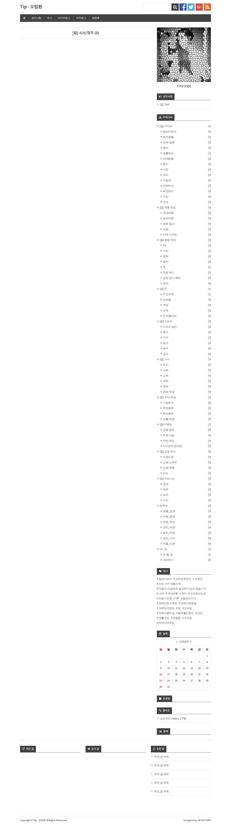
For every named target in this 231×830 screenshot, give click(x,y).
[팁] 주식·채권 (167, 397)
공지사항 (36, 17)
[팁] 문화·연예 (167, 239)
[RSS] (207, 6)
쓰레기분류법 (188, 603)
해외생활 (168, 136)
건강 (165, 196)
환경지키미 (189, 598)
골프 (165, 353)
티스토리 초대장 (172, 446)
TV (164, 245)
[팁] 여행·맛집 (167, 207)
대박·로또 (168, 440)
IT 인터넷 (168, 294)
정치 (165, 364)
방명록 (95, 17)
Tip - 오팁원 (31, 7)
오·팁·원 (167, 554)
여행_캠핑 (168, 516)
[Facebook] (183, 6)
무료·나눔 (168, 435)
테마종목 (168, 413)
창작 (165, 283)
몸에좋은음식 (186, 613)
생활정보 (168, 153)
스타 (165, 250)
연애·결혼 (168, 142)
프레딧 (198, 578)
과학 (165, 310)
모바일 (166, 299)
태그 (49, 17)
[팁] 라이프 (165, 126)
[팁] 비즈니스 (167, 478)
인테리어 (168, 185)
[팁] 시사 (164, 359)
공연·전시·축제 (171, 277)
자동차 (166, 180)
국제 (165, 380)
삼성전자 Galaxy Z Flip (173, 718)
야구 (165, 337)
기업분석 (168, 402)
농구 (165, 343)
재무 (165, 489)
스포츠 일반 (169, 326)
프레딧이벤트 (167, 608)
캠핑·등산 (168, 223)
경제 (165, 386)
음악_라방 (168, 532)
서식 (165, 500)
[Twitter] (191, 6)
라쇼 (165, 473)
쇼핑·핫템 (168, 467)
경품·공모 (168, 429)
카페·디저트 (169, 234)
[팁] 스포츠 (165, 321)
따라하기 (168, 559)
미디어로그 (64, 17)
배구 (165, 348)
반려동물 (168, 158)
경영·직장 (168, 391)
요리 (165, 174)
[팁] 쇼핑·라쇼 (167, 451)
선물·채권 (168, 418)
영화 (165, 256)
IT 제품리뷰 (169, 315)
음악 (165, 261)
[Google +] (199, 6)
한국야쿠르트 (167, 622)
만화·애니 (168, 272)
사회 (165, 370)
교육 (165, 375)
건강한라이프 (198, 593)
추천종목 (168, 408)
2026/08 (183, 641)
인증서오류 (165, 598)
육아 (165, 147)
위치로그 (81, 17)
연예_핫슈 (168, 521)
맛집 (165, 229)
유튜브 (163, 505)
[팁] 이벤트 (165, 424)
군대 (165, 202)
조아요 (188, 617)
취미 (165, 164)
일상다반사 (169, 131)
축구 (165, 332)
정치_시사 (168, 538)
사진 (165, 169)
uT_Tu (163, 549)
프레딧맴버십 (167, 613)
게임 (165, 305)
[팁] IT (163, 288)
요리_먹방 (168, 527)
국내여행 (168, 212)
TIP (177, 598)
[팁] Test (164, 104)
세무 (165, 494)
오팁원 (177, 617)
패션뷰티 (168, 191)
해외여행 (168, 218)
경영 (165, 483)
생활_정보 (168, 511)
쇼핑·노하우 (169, 462)
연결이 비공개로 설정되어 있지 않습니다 (182, 588)
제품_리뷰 (168, 543)
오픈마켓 (168, 456)
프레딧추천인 (183, 578)
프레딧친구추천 (168, 603)
